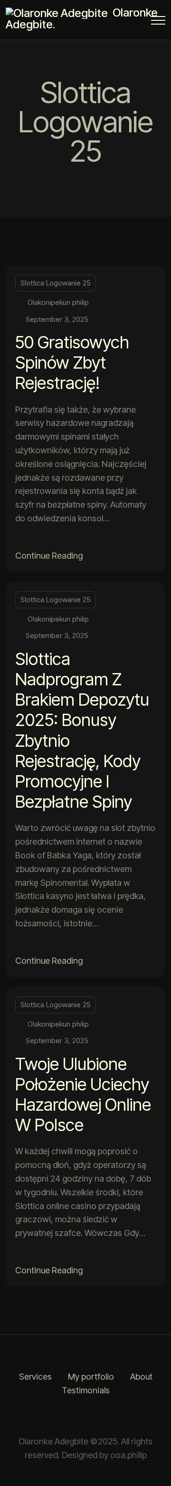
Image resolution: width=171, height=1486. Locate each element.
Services (35, 1377)
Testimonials (86, 1390)
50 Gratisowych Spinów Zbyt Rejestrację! (72, 362)
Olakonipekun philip (58, 302)
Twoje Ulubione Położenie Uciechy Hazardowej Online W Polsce (83, 1095)
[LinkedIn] (97, 1416)
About (141, 1377)
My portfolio (91, 1377)
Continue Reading (49, 556)
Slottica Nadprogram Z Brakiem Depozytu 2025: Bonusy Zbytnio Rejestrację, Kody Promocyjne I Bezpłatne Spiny (82, 730)
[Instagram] (73, 1416)
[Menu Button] (158, 22)
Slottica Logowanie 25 (55, 282)
